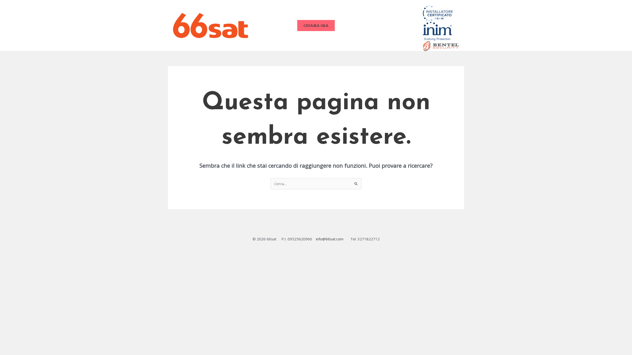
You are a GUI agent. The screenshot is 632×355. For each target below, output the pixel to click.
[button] (316, 25)
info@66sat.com (329, 238)
